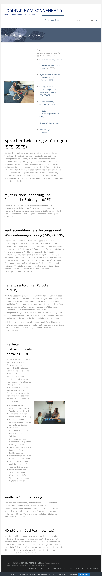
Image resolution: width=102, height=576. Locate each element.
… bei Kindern (56, 568)
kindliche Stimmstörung (49, 123)
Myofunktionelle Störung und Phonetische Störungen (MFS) (49, 77)
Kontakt (77, 20)
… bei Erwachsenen (69, 568)
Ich (68, 20)
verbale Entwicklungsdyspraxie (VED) (49, 114)
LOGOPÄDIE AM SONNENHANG (33, 10)
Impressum (89, 20)
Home (37, 20)
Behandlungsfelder (52, 20)
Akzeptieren (84, 574)
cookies (72, 574)
